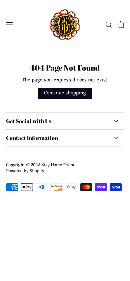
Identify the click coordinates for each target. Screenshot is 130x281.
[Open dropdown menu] (116, 121)
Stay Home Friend (58, 165)
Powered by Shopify (25, 171)
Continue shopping (65, 93)
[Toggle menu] (9, 24)
